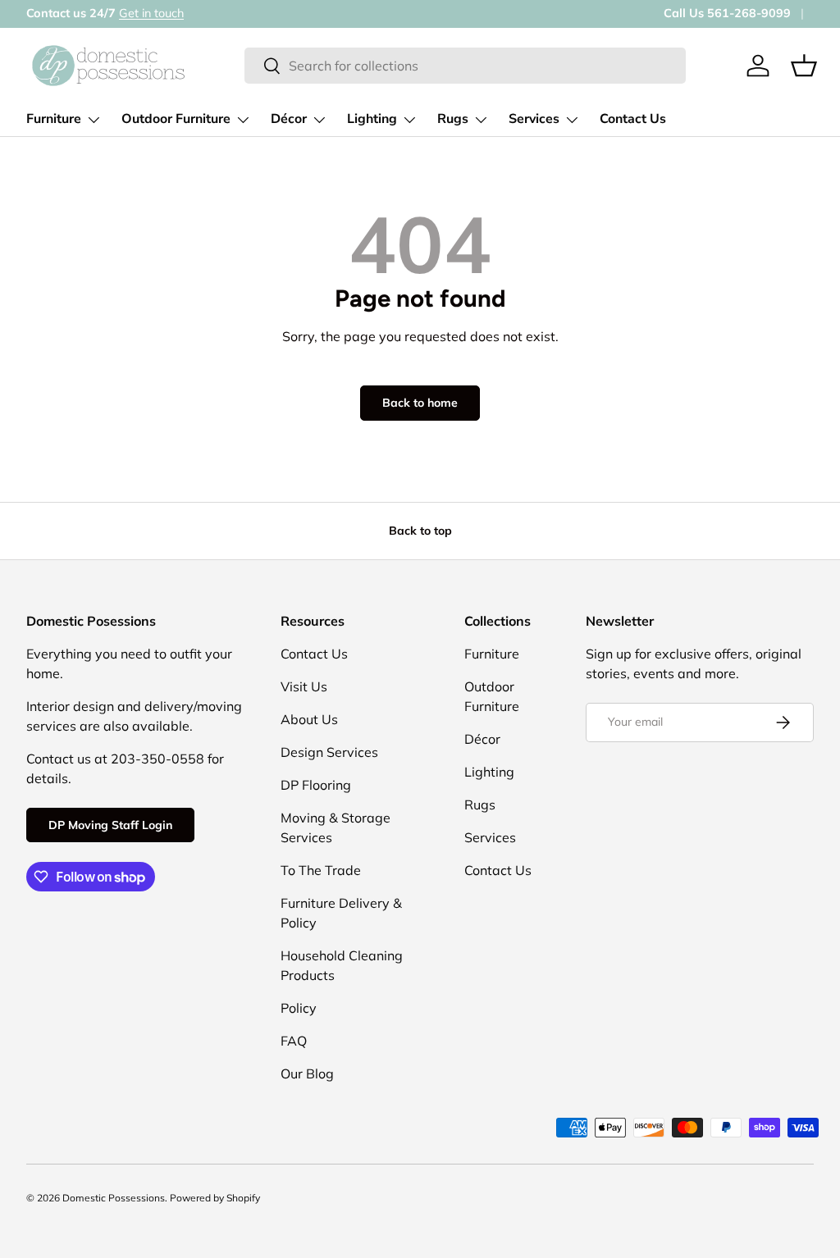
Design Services (329, 752)
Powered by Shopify (215, 1198)
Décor (482, 739)
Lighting (489, 771)
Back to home (420, 402)
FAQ (294, 1040)
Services (490, 837)
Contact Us (633, 119)
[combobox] (465, 66)
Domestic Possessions (113, 1198)
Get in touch (151, 13)
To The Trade (321, 870)
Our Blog (307, 1073)
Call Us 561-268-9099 (727, 13)
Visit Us (304, 686)
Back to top (420, 530)
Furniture (491, 653)
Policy (299, 1008)
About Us (309, 719)
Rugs (479, 804)
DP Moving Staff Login (110, 825)
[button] (804, 66)
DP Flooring (316, 785)
